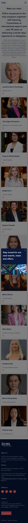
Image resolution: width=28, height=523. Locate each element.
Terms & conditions (12, 520)
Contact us (7, 513)
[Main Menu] (25, 2)
